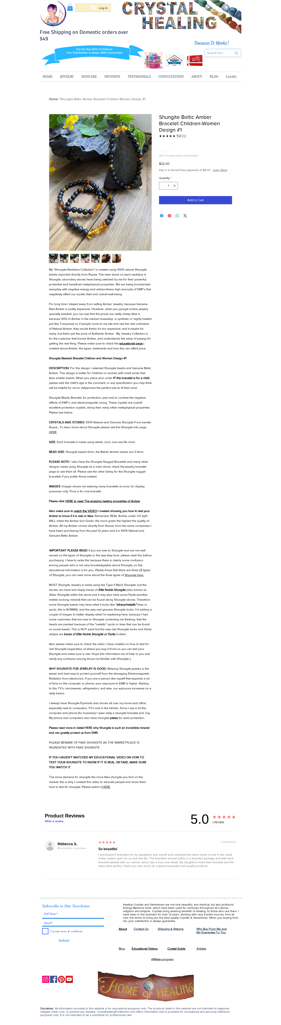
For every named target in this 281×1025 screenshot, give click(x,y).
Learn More (220, 170)
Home (53, 99)
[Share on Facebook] (161, 215)
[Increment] (174, 185)
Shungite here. (134, 575)
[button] (70, 7)
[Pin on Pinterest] (169, 215)
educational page (131, 343)
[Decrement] (162, 185)
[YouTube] (69, 979)
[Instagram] (45, 979)
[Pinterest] (61, 979)
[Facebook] (53, 979)
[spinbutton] (168, 185)
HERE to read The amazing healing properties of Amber (102, 501)
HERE (53, 432)
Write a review (54, 821)
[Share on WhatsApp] (177, 215)
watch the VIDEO (85, 511)
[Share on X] (185, 215)
